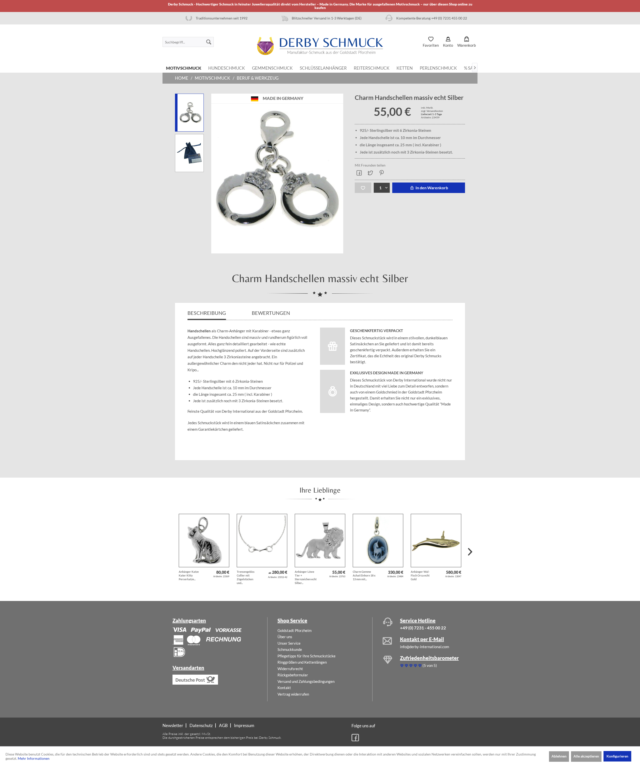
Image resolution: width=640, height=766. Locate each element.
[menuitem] (188, 42)
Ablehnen (559, 756)
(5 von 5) (429, 665)
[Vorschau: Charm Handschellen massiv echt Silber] (189, 113)
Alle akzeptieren (586, 756)
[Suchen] (209, 42)
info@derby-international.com (424, 646)
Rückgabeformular (293, 675)
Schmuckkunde (290, 649)
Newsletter (172, 725)
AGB (223, 725)
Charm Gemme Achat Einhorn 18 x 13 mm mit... (364, 575)
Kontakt (284, 687)
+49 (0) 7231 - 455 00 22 (423, 627)
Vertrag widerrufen (293, 694)
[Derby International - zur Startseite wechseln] (320, 46)
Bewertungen (271, 313)
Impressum (244, 725)
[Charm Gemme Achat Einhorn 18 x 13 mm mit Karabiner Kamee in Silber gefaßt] (378, 540)
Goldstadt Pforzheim (295, 630)
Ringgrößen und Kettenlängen (302, 662)
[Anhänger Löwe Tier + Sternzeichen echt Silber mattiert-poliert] (320, 540)
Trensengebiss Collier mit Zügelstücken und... (245, 577)
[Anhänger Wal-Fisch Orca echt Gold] (436, 540)
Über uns (285, 636)
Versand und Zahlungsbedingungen (306, 681)
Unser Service (289, 643)
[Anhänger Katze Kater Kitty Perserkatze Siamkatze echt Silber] (204, 540)
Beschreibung (207, 313)
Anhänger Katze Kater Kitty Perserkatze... (189, 575)
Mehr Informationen (34, 758)
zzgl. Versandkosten (432, 110)
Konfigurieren (617, 756)
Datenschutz (201, 725)
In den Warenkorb (431, 187)
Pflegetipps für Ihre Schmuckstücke (307, 656)
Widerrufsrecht (290, 668)
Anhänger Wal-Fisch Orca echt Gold (420, 575)
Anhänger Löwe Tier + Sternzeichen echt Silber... (305, 577)
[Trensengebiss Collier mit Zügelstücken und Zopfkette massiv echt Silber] (262, 540)
